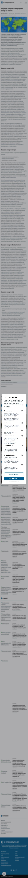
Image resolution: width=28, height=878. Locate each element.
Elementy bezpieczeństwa (9, 455)
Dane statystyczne (8, 410)
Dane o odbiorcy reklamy (9, 430)
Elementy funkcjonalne (9, 445)
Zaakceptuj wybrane (14, 474)
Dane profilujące (7, 464)
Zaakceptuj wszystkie (14, 478)
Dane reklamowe (7, 423)
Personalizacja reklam (9, 436)
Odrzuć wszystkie (14, 481)
